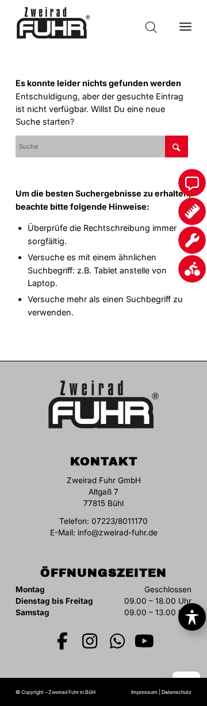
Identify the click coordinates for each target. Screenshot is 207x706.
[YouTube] (145, 641)
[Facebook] (63, 641)
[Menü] (185, 23)
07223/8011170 (119, 521)
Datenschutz (176, 692)
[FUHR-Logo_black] (86, 23)
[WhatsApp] (117, 641)
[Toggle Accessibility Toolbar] (192, 617)
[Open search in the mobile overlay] (151, 23)
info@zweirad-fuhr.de (118, 532)
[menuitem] (185, 23)
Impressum (144, 692)
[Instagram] (90, 641)
